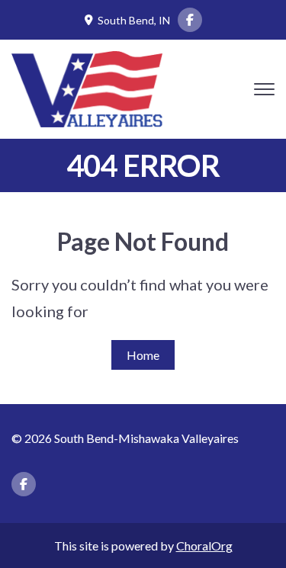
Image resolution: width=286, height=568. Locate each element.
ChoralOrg (204, 545)
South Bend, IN (134, 20)
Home (143, 355)
